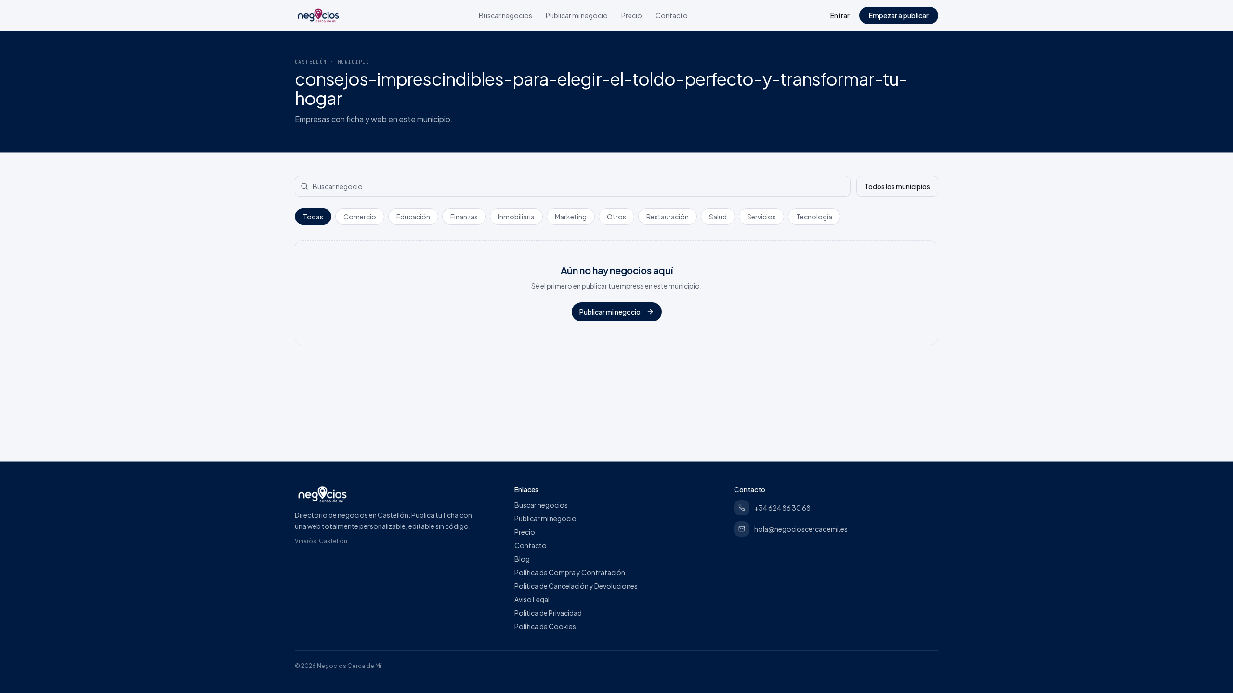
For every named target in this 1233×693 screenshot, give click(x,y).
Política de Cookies (545, 626)
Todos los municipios (897, 186)
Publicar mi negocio (577, 15)
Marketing (571, 216)
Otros (616, 216)
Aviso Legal (532, 599)
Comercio (359, 216)
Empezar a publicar (899, 15)
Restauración (667, 216)
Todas (313, 216)
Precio (631, 15)
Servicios (761, 216)
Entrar (840, 15)
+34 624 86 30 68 (782, 507)
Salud (718, 216)
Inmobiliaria (516, 216)
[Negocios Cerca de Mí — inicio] (318, 15)
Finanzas (464, 216)
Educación (413, 216)
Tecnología (814, 216)
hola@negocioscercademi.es (801, 529)
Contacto (672, 15)
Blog (522, 558)
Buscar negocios (505, 15)
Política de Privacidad (548, 612)
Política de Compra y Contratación (569, 572)
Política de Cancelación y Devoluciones (576, 585)
